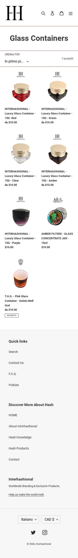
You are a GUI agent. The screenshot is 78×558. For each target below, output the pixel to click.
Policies (14, 385)
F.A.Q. (13, 374)
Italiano (27, 519)
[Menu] (70, 12)
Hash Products (19, 448)
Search (13, 351)
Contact (14, 459)
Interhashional (43, 544)
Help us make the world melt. (26, 494)
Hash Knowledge (20, 437)
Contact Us (16, 363)
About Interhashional (23, 426)
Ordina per (12, 54)
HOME (13, 415)
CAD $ (49, 519)
